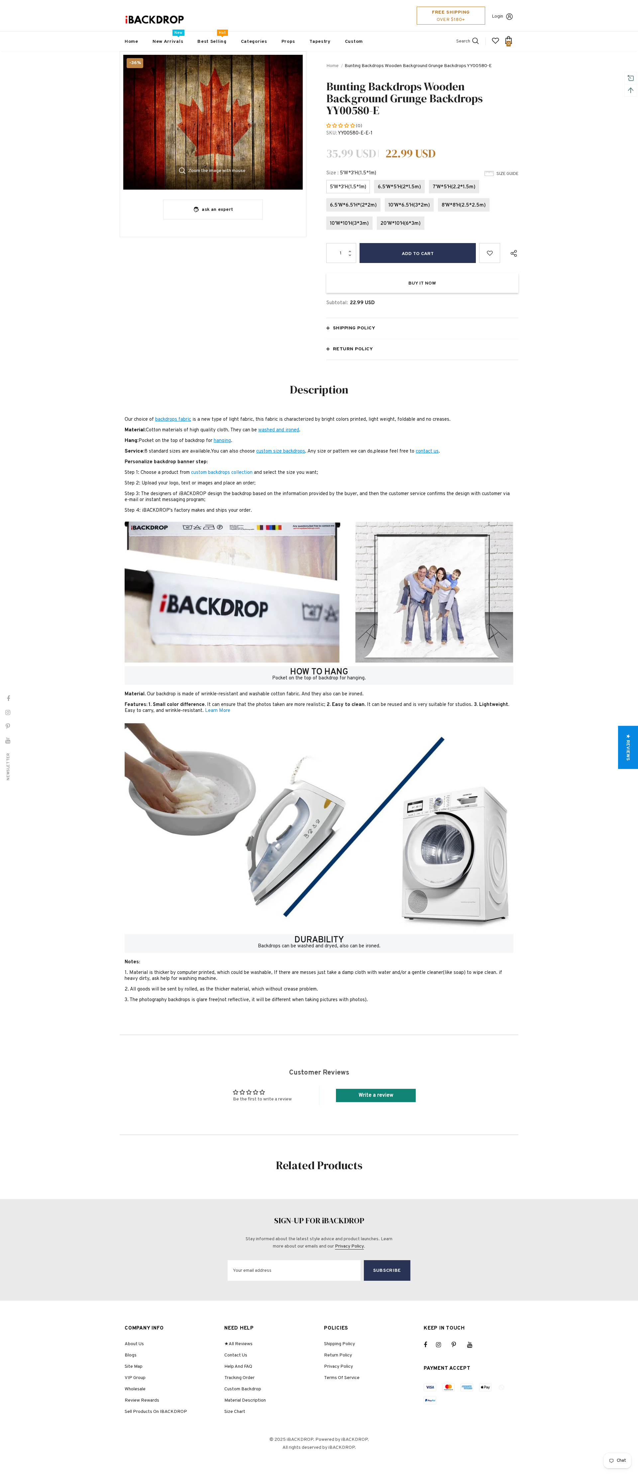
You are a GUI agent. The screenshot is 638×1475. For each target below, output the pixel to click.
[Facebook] (430, 1345)
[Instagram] (442, 1345)
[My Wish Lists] (495, 43)
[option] (213, 122)
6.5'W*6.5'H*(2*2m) (353, 205)
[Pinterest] (458, 1345)
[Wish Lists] (489, 253)
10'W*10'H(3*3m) (349, 223)
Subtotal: (337, 303)
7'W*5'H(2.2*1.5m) (454, 187)
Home (332, 66)
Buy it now (422, 283)
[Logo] (154, 20)
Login (497, 16)
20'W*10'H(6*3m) (400, 223)
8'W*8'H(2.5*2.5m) (464, 205)
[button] (341, 126)
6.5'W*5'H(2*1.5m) (399, 187)
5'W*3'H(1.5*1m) (348, 187)
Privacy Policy (349, 1246)
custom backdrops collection (222, 473)
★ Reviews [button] (628, 747)
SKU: (331, 133)
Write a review (376, 1095)
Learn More (217, 711)
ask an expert (217, 210)
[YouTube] (473, 1345)
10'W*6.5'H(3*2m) (409, 205)
